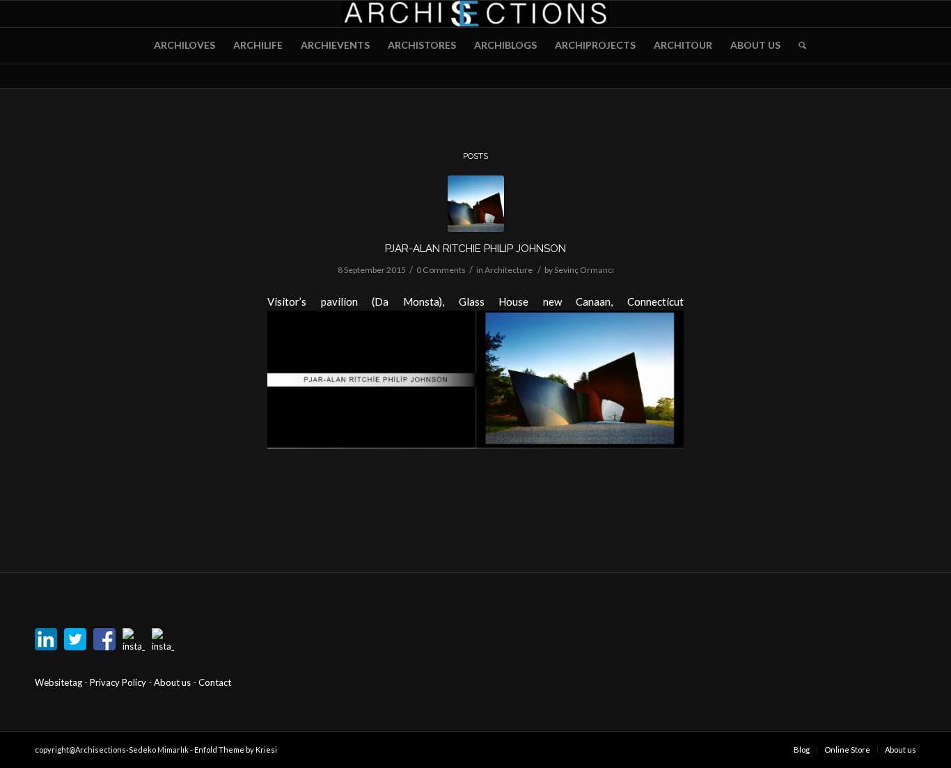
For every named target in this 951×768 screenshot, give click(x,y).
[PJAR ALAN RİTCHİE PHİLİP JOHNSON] (476, 203)
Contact (214, 682)
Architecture (509, 270)
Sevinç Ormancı (584, 270)
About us (172, 682)
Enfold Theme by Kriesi (235, 749)
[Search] (797, 45)
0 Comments (441, 270)
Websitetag (58, 682)
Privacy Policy (119, 682)
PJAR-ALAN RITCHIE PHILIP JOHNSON (475, 248)
